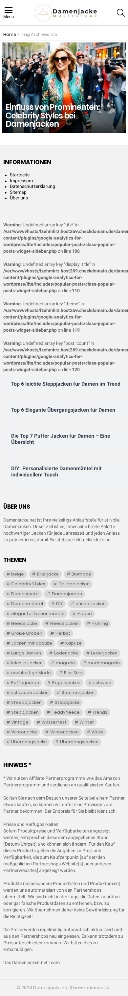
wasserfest (54, 722)
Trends (100, 712)
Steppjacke (67, 702)
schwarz (102, 682)
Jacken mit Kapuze (31, 643)
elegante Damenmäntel (37, 613)
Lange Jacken (26, 653)
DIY (59, 603)
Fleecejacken (64, 623)
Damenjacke (25, 594)
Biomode (81, 574)
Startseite (20, 174)
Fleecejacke (24, 623)
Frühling (100, 623)
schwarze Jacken (30, 692)
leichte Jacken (27, 663)
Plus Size (73, 673)
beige (17, 574)
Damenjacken (67, 594)
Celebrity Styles (28, 584)
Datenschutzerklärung (32, 186)
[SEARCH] (121, 12)
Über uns (19, 197)
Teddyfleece (66, 712)
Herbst (62, 633)
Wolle (98, 732)
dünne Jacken (90, 603)
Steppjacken (25, 712)
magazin (65, 663)
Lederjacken (104, 653)
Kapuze (73, 643)
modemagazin (104, 663)
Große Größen (26, 633)
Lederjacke (66, 653)
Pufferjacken (25, 682)
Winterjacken (64, 732)
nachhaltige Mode (31, 673)
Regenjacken (66, 682)
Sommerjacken (78, 692)
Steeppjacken (26, 702)
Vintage (20, 722)
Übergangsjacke (29, 742)
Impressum (21, 180)
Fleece (84, 613)
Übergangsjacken (79, 742)
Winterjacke (24, 732)
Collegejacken (74, 584)
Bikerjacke (48, 574)
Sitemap (18, 192)
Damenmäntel (27, 603)
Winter (86, 722)
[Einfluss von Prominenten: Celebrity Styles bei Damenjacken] (64, 87)
